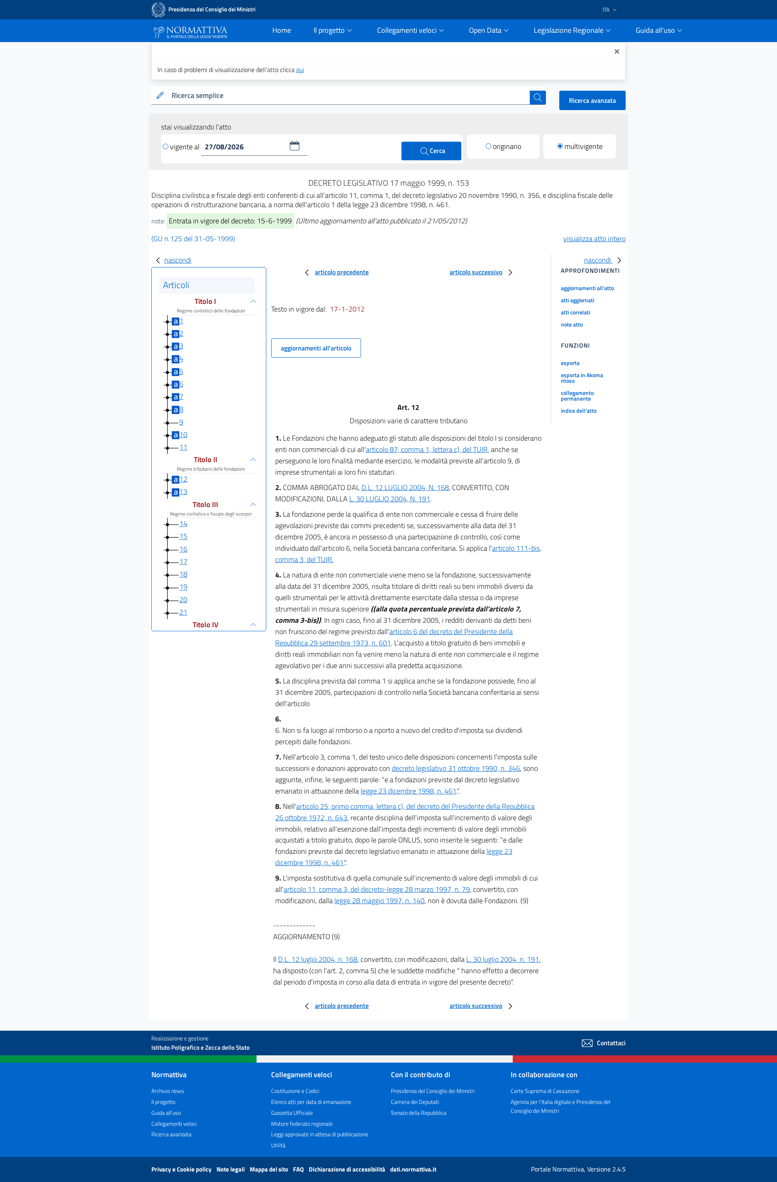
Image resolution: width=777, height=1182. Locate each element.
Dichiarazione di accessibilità (347, 1169)
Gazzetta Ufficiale (292, 1112)
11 (183, 446)
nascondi (177, 260)
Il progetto (163, 1101)
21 (183, 612)
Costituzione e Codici (295, 1091)
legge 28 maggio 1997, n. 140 (379, 900)
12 (183, 478)
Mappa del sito (269, 1169)
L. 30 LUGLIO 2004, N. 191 (389, 498)
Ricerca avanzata (592, 100)
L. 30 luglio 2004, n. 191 (502, 959)
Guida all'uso (166, 1112)
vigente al (185, 146)
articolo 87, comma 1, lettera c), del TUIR (427, 449)
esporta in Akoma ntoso (582, 378)
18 (183, 574)
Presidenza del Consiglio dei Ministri (433, 1091)
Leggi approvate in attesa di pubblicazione (319, 1134)
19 (183, 586)
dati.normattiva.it (413, 1169)
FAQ (299, 1169)
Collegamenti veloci (174, 1123)
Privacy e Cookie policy (182, 1169)
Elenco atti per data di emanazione (311, 1101)
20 (183, 599)
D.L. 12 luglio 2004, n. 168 (317, 959)
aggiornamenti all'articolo (316, 348)
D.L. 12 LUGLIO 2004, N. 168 (405, 487)
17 (183, 561)
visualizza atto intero (594, 238)
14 (183, 523)
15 (183, 536)
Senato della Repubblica (418, 1112)
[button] (294, 146)
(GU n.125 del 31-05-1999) (193, 238)
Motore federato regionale (302, 1123)
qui (300, 69)
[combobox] (349, 96)
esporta (570, 363)
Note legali (231, 1169)
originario (507, 146)
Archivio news (167, 1091)
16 (183, 548)
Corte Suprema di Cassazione (545, 1091)
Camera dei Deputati (415, 1101)
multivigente (584, 146)
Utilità (278, 1145)
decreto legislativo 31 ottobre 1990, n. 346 (456, 768)
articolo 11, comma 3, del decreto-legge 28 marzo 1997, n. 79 (377, 889)
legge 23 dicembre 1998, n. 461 (408, 790)
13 (183, 491)
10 (183, 434)
